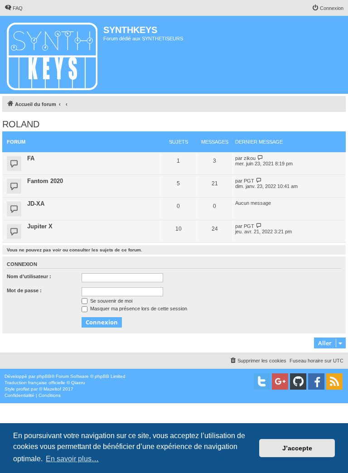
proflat (22, 388)
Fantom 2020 (45, 181)
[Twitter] (262, 381)
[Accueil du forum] (52, 55)
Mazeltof (52, 388)
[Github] (298, 381)
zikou (250, 158)
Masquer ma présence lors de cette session (138, 308)
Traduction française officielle (35, 382)
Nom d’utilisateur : (29, 276)
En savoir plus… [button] (72, 459)
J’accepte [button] (297, 448)
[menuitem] (14, 8)
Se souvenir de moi (110, 301)
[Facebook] (316, 381)
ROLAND (20, 124)
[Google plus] (280, 381)
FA (30, 158)
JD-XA (35, 203)
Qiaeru (78, 382)
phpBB (44, 376)
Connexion (22, 264)
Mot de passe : (24, 290)
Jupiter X (40, 226)
